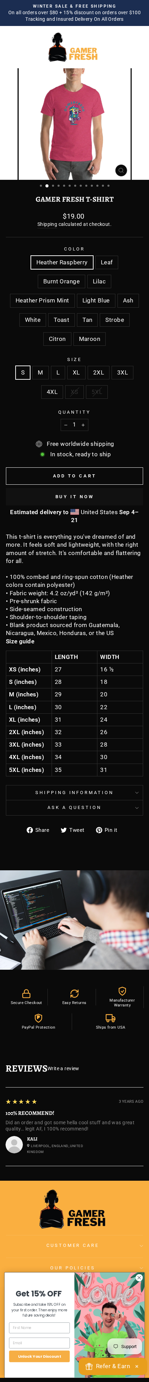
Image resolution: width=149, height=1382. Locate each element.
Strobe (114, 320)
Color (74, 249)
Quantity (74, 412)
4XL (52, 392)
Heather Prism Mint (42, 300)
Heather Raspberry (62, 262)
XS (74, 392)
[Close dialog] (139, 1277)
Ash (128, 300)
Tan (87, 320)
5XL (96, 392)
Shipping (47, 224)
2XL (98, 372)
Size (74, 359)
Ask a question (74, 807)
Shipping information (74, 792)
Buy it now (74, 496)
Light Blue (96, 300)
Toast (61, 320)
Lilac (99, 281)
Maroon (89, 339)
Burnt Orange (61, 281)
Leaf (107, 262)
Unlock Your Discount (39, 1356)
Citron (57, 339)
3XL (122, 372)
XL (76, 372)
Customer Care (72, 1245)
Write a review (63, 1068)
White (33, 320)
